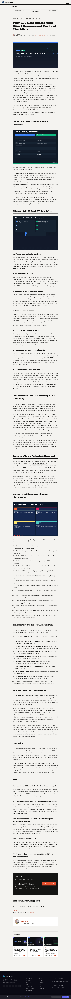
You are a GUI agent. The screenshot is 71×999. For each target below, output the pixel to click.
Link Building (29, 990)
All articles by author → (28, 923)
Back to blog (35, 11)
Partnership (41, 988)
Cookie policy (27, 996)
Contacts (41, 980)
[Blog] (67, 2)
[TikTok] (7, 986)
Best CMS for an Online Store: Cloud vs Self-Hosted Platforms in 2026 (51, 951)
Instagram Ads (29, 986)
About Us (41, 978)
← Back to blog (18, 962)
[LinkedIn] (21, 18)
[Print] (39, 18)
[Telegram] (18, 18)
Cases (40, 984)
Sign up (15, 910)
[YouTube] (16, 986)
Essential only (56, 996)
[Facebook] (27, 18)
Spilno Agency (9, 2)
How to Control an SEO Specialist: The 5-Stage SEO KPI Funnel (35, 950)
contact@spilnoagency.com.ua (61, 981)
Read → (24, 955)
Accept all (65, 996)
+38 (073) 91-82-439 (58, 978)
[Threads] (33, 18)
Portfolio (41, 982)
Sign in (31, 912)
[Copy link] (36, 18)
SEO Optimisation (30, 978)
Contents (14, 6)
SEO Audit (28, 980)
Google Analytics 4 (30, 988)
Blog (40, 986)
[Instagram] (4, 986)
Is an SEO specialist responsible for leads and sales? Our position (19, 951)
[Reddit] (30, 18)
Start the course (49, 883)
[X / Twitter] (24, 18)
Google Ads (28, 982)
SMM (27, 984)
